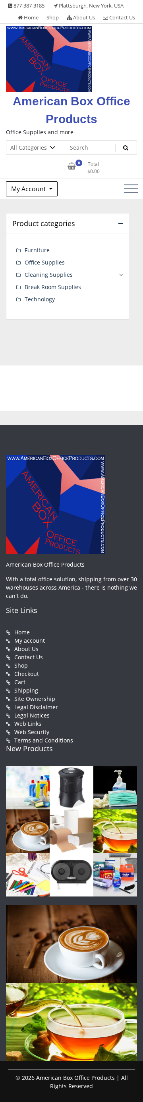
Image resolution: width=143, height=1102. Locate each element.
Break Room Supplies (53, 287)
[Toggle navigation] (131, 189)
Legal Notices (32, 715)
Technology (40, 299)
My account (29, 640)
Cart (19, 682)
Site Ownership (34, 698)
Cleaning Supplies (49, 274)
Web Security (31, 732)
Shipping (26, 690)
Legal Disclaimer (36, 707)
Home (31, 17)
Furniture (37, 250)
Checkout (26, 674)
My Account (29, 189)
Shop (52, 17)
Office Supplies (45, 262)
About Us (83, 17)
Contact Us (121, 17)
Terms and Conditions (43, 740)
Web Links (27, 723)
